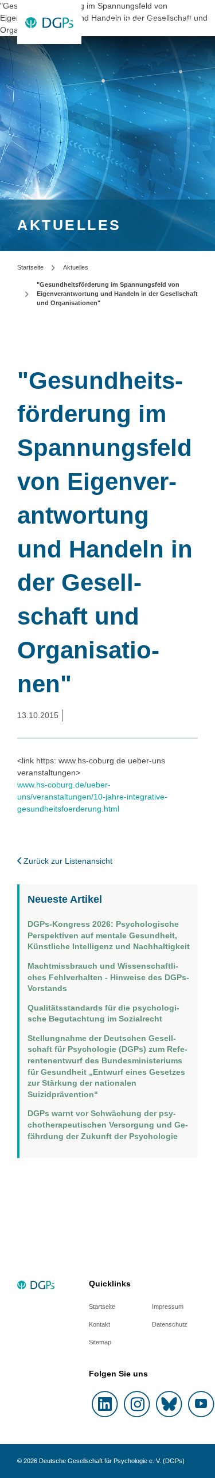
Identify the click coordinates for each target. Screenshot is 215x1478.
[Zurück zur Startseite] (49, 22)
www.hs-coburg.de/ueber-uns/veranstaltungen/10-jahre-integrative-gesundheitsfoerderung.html (92, 796)
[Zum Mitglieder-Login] (111, 22)
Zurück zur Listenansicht (66, 860)
